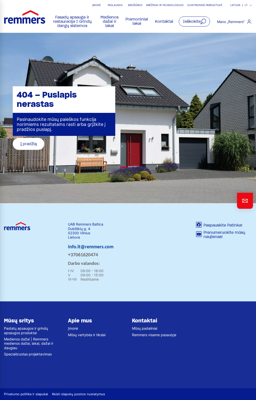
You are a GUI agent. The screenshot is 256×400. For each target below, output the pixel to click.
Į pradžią (28, 143)
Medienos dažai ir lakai (109, 21)
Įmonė (96, 5)
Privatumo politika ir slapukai (26, 394)
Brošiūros (135, 5)
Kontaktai (164, 21)
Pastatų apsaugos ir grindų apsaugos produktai (26, 330)
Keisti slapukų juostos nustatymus (78, 394)
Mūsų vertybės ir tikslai (87, 335)
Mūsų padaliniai (144, 328)
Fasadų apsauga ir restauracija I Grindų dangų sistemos (72, 21)
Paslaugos (115, 5)
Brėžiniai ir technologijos (165, 5)
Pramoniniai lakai (137, 21)
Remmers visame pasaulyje (154, 335)
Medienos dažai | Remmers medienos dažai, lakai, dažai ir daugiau (28, 343)
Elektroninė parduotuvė (205, 5)
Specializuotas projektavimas (28, 354)
